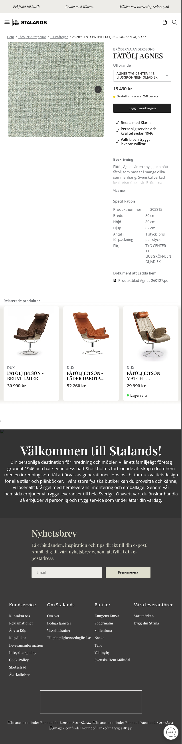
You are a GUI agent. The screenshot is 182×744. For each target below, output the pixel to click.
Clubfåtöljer (59, 37)
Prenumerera (128, 572)
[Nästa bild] (98, 89)
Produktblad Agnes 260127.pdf (144, 280)
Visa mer (119, 190)
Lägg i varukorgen (142, 108)
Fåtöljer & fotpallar (32, 37)
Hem (10, 37)
